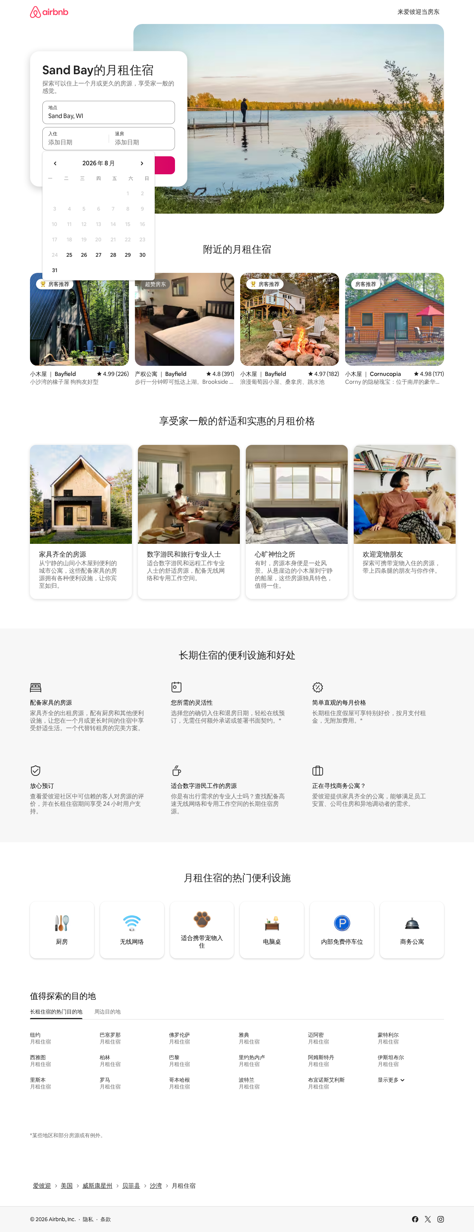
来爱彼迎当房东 (419, 12)
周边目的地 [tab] (107, 1011)
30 (142, 254)
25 (69, 254)
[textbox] (75, 142)
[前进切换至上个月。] (55, 163)
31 (54, 270)
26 (84, 254)
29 (128, 254)
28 (113, 254)
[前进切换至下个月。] (141, 163)
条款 (105, 1219)
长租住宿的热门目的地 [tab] (56, 1011)
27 (99, 254)
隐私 (88, 1219)
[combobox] (108, 115)
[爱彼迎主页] (49, 12)
